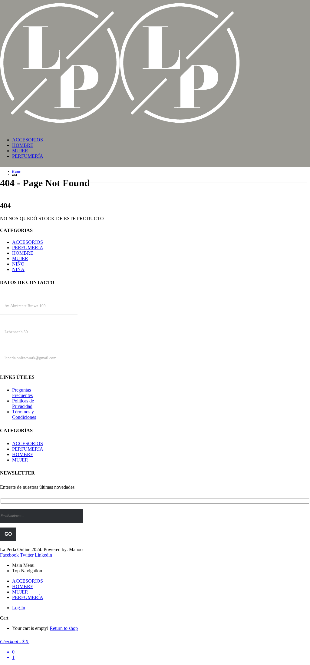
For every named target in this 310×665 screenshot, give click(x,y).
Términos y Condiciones (24, 414)
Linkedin (43, 554)
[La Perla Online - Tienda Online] (120, 123)
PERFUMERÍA (27, 156)
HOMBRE (22, 145)
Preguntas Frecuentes (22, 392)
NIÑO (18, 263)
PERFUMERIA (27, 247)
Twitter (27, 554)
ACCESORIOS (27, 139)
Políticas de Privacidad (23, 403)
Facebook (9, 554)
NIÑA (18, 269)
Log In (18, 607)
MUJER (20, 150)
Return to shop (64, 628)
